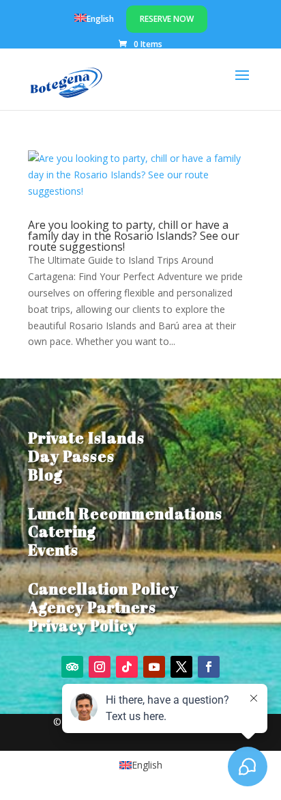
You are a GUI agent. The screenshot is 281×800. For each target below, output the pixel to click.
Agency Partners (92, 607)
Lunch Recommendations (125, 513)
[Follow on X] (181, 667)
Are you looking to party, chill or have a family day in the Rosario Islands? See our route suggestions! (133, 235)
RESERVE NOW (167, 19)
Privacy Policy (82, 625)
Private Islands (86, 437)
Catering (62, 531)
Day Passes (71, 456)
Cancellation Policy (103, 588)
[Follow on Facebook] (209, 667)
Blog (45, 474)
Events (53, 550)
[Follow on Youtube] (154, 667)
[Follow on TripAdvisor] (72, 667)
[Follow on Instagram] (99, 667)
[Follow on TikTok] (127, 667)
